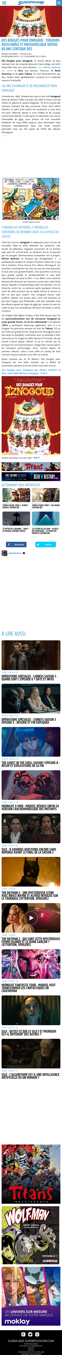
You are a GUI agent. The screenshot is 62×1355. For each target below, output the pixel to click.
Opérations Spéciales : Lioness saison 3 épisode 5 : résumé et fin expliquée (29, 721)
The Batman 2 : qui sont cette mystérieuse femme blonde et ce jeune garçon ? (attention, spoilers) (31, 942)
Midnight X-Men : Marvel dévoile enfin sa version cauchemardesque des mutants (30, 808)
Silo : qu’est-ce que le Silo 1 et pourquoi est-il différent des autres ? (29, 1033)
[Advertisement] (31, 156)
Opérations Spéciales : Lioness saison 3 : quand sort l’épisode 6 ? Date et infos (30, 678)
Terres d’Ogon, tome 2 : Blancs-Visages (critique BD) (15, 506)
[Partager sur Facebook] (16, 544)
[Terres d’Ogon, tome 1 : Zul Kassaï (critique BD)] (46, 495)
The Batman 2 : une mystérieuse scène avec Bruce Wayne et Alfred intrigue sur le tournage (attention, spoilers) (30, 895)
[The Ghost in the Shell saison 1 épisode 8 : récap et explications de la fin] (31, 742)
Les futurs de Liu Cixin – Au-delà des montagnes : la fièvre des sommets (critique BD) (45, 531)
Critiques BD (26, 54)
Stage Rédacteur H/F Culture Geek (31, 1352)
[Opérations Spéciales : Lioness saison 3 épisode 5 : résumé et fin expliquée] (31, 698)
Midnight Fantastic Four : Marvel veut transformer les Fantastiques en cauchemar (29, 988)
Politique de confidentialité (31, 1346)
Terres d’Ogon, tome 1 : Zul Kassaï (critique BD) (46, 506)
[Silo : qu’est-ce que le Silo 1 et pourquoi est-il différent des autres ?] (31, 1010)
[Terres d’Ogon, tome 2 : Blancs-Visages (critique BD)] (16, 495)
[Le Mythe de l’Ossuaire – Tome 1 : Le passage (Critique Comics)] (16, 519)
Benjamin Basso (12, 56)
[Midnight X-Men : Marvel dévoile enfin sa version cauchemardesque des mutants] (31, 785)
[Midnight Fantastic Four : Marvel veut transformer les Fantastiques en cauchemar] (31, 964)
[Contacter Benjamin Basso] (24, 553)
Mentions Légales (31, 1344)
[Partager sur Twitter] (45, 544)
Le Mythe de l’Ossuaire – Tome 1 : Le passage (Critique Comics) (16, 530)
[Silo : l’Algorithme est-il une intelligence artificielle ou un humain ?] (31, 1053)
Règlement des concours (31, 1354)
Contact (31, 1350)
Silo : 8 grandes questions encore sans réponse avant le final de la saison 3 (29, 851)
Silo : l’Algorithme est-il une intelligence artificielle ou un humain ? (30, 1076)
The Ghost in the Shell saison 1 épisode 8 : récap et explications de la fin (31, 764)
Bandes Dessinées (9, 54)
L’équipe (31, 1348)
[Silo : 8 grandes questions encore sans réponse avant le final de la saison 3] (31, 828)
